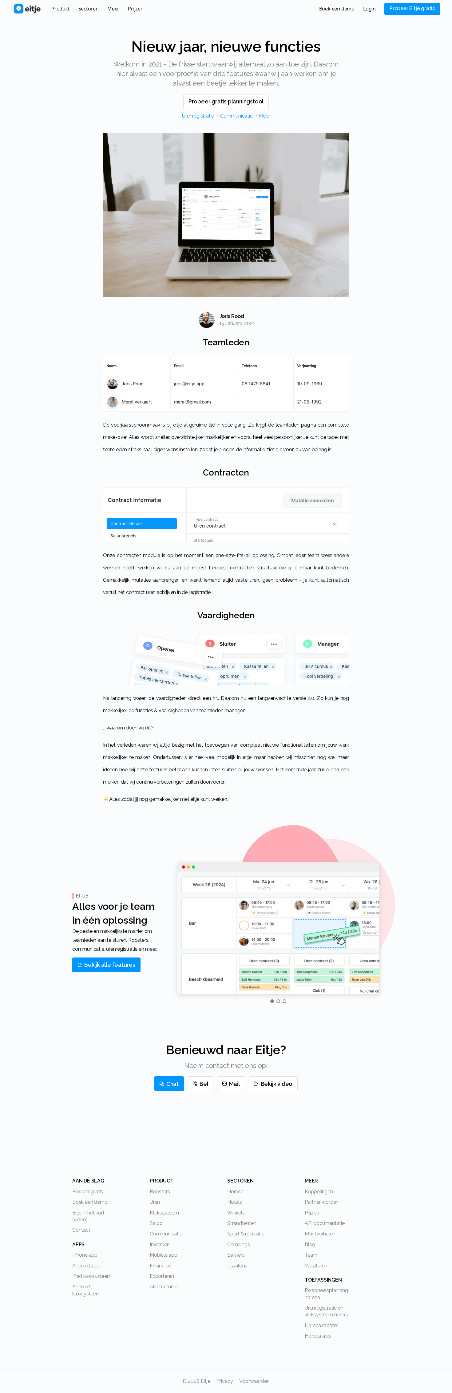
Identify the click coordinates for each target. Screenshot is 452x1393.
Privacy (224, 1381)
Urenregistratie (198, 116)
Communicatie (236, 116)
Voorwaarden (254, 1381)
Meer (264, 116)
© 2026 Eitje (196, 1381)
